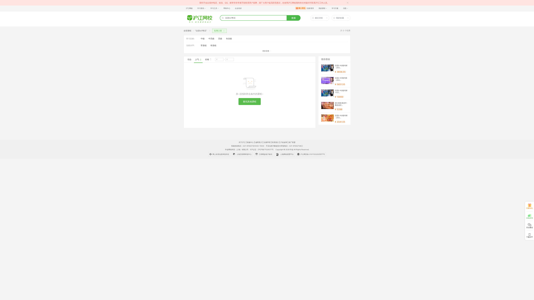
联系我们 (275, 142)
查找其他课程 (249, 101)
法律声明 (267, 142)
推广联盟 (292, 142)
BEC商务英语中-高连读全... (341, 104)
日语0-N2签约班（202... (341, 66)
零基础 (204, 45)
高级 (220, 38)
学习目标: (190, 38)
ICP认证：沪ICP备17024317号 (262, 149)
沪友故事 (283, 142)
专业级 (229, 38)
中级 (203, 38)
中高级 (211, 38)
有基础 (213, 45)
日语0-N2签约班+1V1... (341, 91)
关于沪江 (242, 142)
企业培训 (238, 8)
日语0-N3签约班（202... (341, 116)
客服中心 (250, 142)
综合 (189, 59)
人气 (197, 59)
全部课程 (187, 30)
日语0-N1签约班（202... (341, 79)
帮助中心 (226, 8)
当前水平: (190, 45)
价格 (207, 59)
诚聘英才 (258, 142)
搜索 (293, 18)
